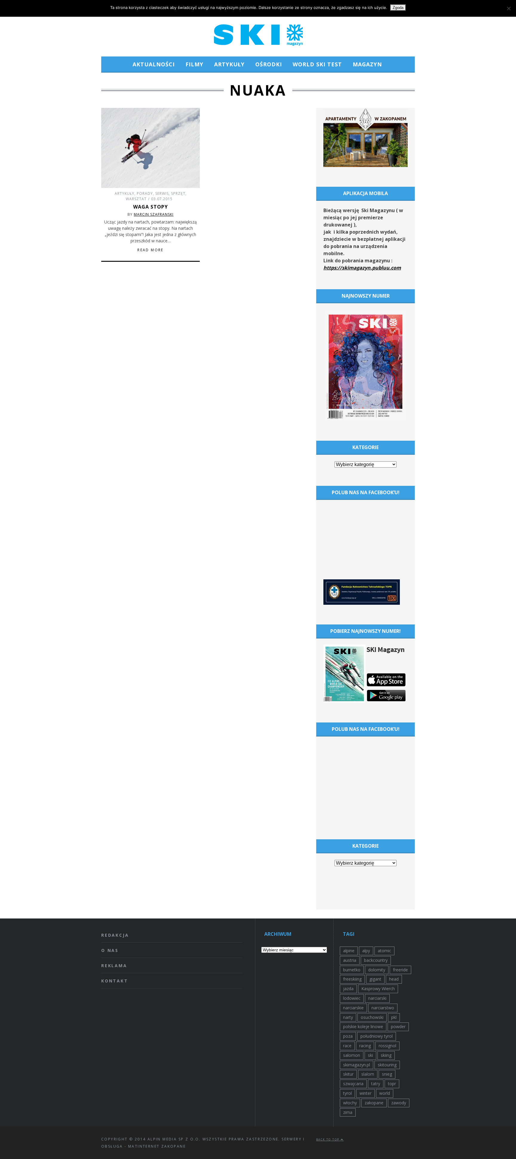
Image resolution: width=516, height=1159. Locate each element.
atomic (384, 950)
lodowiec (351, 998)
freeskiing (352, 979)
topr (392, 1083)
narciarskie (353, 1008)
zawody (398, 1103)
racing (365, 1045)
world (384, 1093)
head (394, 979)
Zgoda (398, 7)
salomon (351, 1055)
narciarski (377, 998)
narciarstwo (382, 1008)
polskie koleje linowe (363, 1026)
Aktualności (154, 64)
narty (348, 1017)
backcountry (376, 960)
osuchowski (372, 1017)
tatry (375, 1083)
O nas (110, 950)
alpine (348, 950)
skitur (348, 1074)
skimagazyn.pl (356, 1065)
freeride (400, 970)
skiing (386, 1055)
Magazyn (367, 64)
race (347, 1045)
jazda (348, 988)
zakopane (374, 1103)
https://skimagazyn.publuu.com (362, 267)
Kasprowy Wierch (378, 988)
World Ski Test (317, 64)
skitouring (387, 1065)
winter (365, 1093)
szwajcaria (353, 1083)
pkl (394, 1017)
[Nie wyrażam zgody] (509, 8)
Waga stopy (150, 206)
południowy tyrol (376, 1036)
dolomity (376, 970)
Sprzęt (178, 193)
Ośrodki (268, 64)
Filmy (194, 64)
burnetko (351, 970)
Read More (150, 250)
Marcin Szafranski (153, 214)
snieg (387, 1074)
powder (398, 1026)
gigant (375, 979)
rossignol (387, 1045)
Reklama (114, 965)
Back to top (328, 1139)
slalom (367, 1074)
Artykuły (229, 64)
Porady (145, 193)
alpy (366, 950)
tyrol (347, 1093)
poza (348, 1036)
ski (370, 1055)
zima (347, 1112)
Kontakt (114, 981)
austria (349, 960)
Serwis (162, 193)
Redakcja (115, 935)
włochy (350, 1103)
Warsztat (136, 198)
